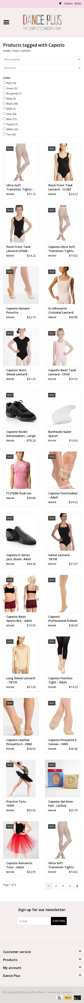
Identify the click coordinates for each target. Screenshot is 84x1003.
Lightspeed (67, 992)
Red (11, 83)
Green (12, 88)
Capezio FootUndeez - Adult (63, 495)
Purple (12, 124)
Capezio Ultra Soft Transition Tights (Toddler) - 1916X (61, 249)
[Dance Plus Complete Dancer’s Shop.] (48, 22)
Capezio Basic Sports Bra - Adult (19, 619)
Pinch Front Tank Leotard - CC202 (60, 187)
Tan (11, 134)
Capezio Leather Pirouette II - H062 (19, 742)
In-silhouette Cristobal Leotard (60, 310)
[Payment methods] (58, 997)
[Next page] (77, 886)
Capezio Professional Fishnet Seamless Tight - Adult (62, 619)
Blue (12, 119)
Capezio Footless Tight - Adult (60, 680)
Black (12, 103)
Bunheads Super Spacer (59, 434)
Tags (15, 51)
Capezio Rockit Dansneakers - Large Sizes (20, 434)
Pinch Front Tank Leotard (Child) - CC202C (18, 249)
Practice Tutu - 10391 (17, 803)
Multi (11, 108)
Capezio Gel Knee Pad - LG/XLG (60, 803)
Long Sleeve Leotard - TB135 (20, 680)
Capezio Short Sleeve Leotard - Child (17, 372)
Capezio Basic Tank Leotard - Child (62, 372)
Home (6, 51)
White (12, 129)
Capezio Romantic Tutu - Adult (19, 865)
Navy (11, 98)
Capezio (25, 51)
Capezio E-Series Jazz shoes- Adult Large (18, 557)
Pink (11, 114)
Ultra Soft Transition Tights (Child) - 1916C (61, 865)
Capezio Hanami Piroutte (18, 310)
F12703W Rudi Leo (18, 493)
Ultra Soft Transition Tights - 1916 (20, 187)
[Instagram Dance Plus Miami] (45, 933)
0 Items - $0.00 (72, 3)
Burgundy (14, 93)
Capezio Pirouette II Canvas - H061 (62, 742)
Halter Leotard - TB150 (59, 557)
